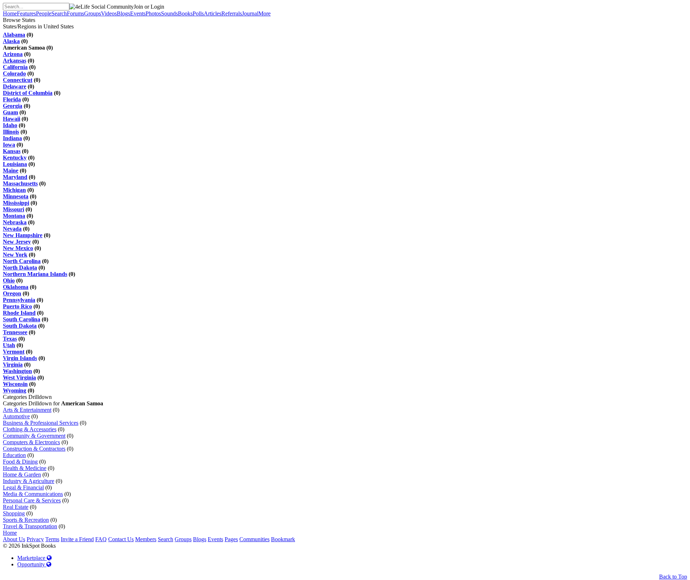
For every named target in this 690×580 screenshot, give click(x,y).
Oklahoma (15, 287)
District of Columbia (27, 93)
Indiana (12, 138)
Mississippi (16, 203)
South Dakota (20, 326)
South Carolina (21, 319)
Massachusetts (20, 183)
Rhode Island (19, 313)
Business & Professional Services (40, 423)
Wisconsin (15, 384)
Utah (9, 345)
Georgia (12, 106)
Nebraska (15, 222)
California (15, 67)
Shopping (14, 513)
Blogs (199, 539)
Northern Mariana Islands (35, 274)
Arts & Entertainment (27, 410)
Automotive (16, 416)
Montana (14, 216)
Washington (17, 371)
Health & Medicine (24, 468)
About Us (14, 539)
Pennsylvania (19, 300)
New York (15, 255)
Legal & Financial (23, 487)
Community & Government (34, 436)
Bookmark (283, 539)
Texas (10, 339)
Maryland (15, 177)
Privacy (35, 539)
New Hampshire (22, 235)
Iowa (9, 145)
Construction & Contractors (34, 449)
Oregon (12, 293)
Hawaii (11, 119)
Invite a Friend (77, 539)
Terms (52, 539)
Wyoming (14, 390)
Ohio (9, 280)
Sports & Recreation (26, 520)
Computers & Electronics (31, 442)
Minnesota (15, 196)
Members (145, 539)
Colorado (14, 73)
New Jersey (17, 242)
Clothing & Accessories (29, 429)
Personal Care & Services (32, 500)
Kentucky (15, 158)
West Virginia (19, 377)
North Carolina (22, 261)
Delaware (14, 86)
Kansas (11, 151)
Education (14, 455)
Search (165, 539)
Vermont (13, 352)
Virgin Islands (20, 358)
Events (215, 539)
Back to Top (673, 577)
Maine (10, 170)
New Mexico (18, 248)
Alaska (11, 41)
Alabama (14, 35)
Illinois (11, 132)
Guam (10, 112)
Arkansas (14, 60)
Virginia (13, 365)
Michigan (14, 190)
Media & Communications (33, 494)
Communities (254, 539)
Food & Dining (20, 462)
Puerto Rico (17, 306)
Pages (231, 539)
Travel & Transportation (30, 526)
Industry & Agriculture (28, 481)
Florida (12, 99)
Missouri (13, 209)
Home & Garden (22, 474)
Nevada (12, 229)
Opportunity (31, 564)
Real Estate (15, 507)
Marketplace (32, 558)
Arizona (13, 54)
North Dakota (20, 267)
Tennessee (15, 332)
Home (10, 533)
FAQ (101, 539)
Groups (183, 539)
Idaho (10, 125)
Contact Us (121, 539)
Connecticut (17, 80)
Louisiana (15, 164)
